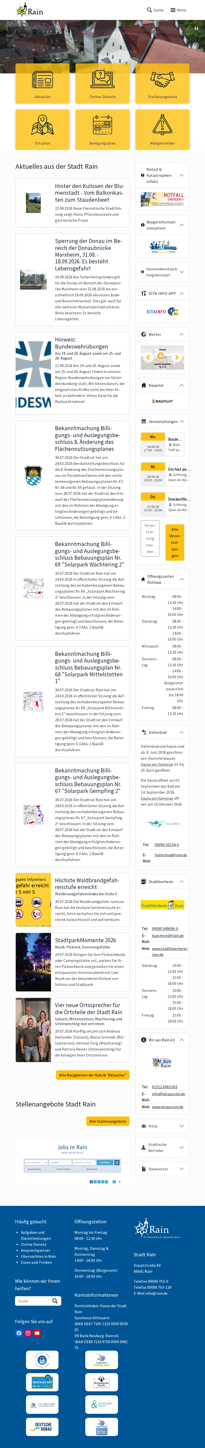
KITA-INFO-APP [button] (162, 293)
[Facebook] (19, 1333)
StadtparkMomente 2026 (85, 940)
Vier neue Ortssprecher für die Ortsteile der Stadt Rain (88, 1008)
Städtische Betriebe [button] (157, 1147)
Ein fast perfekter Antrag (179, 469)
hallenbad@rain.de (171, 854)
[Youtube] (37, 1333)
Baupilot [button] (156, 385)
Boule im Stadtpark (175, 439)
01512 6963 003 (165, 1086)
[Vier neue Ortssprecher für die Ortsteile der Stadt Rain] (33, 1030)
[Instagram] (28, 1333)
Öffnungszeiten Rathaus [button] (160, 579)
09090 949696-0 (165, 928)
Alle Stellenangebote (108, 1121)
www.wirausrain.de (167, 1106)
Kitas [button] (153, 1125)
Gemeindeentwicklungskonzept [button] (162, 271)
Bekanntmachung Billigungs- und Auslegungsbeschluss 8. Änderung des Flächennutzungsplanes (87, 438)
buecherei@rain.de (168, 935)
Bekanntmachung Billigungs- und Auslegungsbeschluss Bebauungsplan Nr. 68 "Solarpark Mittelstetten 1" (89, 668)
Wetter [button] (155, 334)
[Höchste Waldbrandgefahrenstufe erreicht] (33, 899)
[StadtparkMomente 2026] (33, 962)
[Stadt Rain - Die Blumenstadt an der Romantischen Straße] (29, 10)
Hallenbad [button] (157, 732)
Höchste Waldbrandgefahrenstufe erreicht (87, 884)
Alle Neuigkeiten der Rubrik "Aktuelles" (92, 1075)
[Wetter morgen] (162, 357)
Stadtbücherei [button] (161, 881)
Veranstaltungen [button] (163, 421)
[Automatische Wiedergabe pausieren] (196, 28)
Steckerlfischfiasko (179, 499)
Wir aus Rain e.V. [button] (162, 1039)
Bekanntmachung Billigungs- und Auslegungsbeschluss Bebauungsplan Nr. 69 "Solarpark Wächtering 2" (89, 554)
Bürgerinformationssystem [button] (162, 224)
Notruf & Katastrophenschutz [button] (159, 175)
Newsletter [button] (158, 1168)
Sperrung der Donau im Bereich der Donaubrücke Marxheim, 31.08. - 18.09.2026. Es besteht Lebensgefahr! (88, 255)
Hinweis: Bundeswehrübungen (81, 343)
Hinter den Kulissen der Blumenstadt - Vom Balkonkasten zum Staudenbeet (89, 193)
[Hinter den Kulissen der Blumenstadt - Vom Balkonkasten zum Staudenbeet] (33, 203)
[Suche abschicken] (55, 1301)
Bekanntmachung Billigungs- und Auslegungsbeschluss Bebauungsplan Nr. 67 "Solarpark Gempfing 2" (88, 780)
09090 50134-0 (167, 844)
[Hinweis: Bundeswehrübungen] (33, 373)
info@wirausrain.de (168, 1093)
